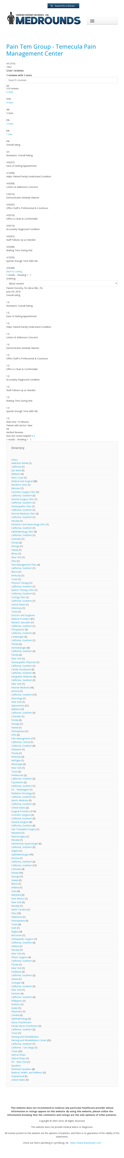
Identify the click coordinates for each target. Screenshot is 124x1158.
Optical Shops (18, 1054)
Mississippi (16, 764)
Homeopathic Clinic (21, 506)
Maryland (16, 832)
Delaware (16, 749)
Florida (14, 542)
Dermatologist (18, 647)
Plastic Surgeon (19, 957)
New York (16, 557)
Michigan (16, 760)
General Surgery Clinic (22, 499)
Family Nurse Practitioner (24, 1025)
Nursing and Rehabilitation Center (28, 1040)
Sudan (14, 1008)
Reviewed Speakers (21, 1069)
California (16, 466)
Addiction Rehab (19, 463)
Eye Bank (16, 470)
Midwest (15, 473)
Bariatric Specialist (20, 622)
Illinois (14, 553)
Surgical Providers (20, 811)
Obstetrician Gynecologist (24, 843)
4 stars (9, 102)
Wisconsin (16, 935)
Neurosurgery (18, 836)
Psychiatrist (17, 782)
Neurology (16, 698)
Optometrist (17, 705)
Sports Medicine (19, 800)
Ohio (13, 560)
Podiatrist (16, 971)
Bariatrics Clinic (19, 484)
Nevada (15, 520)
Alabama (16, 709)
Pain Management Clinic (23, 564)
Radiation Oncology (21, 793)
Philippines (16, 1000)
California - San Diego (22, 1047)
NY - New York (19, 1061)
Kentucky (16, 575)
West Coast (17, 477)
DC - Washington (20, 789)
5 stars (9, 92)
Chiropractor (17, 629)
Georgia (15, 546)
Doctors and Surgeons (23, 615)
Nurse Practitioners (21, 1022)
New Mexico (17, 898)
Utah (13, 927)
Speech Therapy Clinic (22, 589)
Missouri (15, 488)
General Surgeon (20, 821)
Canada (15, 1015)
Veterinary (16, 608)
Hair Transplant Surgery (23, 829)
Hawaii (14, 549)
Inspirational (17, 1076)
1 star (9, 134)
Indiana (15, 887)
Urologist (16, 982)
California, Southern (21, 495)
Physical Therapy (20, 582)
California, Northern (21, 861)
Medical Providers (20, 618)
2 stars (9, 123)
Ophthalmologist (20, 854)
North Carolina (19, 909)
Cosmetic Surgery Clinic (23, 491)
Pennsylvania (18, 731)
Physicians (16, 1011)
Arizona (15, 691)
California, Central (20, 742)
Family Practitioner (21, 669)
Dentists (15, 993)
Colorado (16, 538)
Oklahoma (16, 916)
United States (18, 604)
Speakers (16, 1065)
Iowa (13, 891)
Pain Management (21, 738)
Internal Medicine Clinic (23, 513)
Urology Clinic (18, 597)
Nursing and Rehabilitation (25, 1036)
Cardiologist (17, 636)
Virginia (15, 850)
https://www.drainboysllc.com (85, 1142)
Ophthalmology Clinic (22, 531)
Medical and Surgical (22, 481)
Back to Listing (14, 271)
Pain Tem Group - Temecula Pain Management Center (51, 50)
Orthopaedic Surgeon (22, 939)
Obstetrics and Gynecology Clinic (28, 524)
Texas (14, 579)
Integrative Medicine (21, 676)
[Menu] (92, 21)
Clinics (14, 459)
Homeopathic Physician (23, 662)
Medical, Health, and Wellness (26, 1072)
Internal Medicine (20, 687)
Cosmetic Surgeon (21, 814)
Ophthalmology (19, 1018)
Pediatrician (17, 775)
